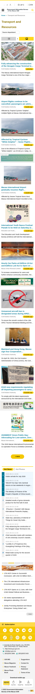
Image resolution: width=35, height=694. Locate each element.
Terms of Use (25, 672)
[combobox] (10, 32)
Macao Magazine (10, 663)
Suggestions (25, 659)
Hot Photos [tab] (20, 469)
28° (22, 5)
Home (3, 15)
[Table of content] (2, 10)
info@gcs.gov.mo (10, 651)
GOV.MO (7, 659)
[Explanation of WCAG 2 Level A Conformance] (30, 690)
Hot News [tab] (8, 469)
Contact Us (25, 663)
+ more (30, 614)
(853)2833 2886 (10, 653)
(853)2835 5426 (23, 653)
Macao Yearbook (10, 667)
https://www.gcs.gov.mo (12, 649)
